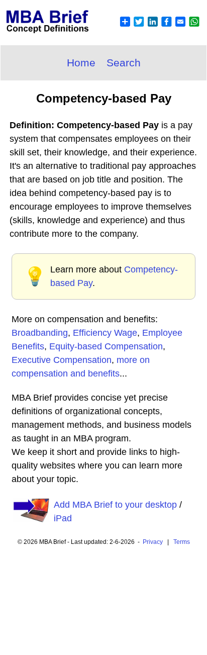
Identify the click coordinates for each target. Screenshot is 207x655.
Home (81, 62)
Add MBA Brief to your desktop (115, 505)
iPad (63, 518)
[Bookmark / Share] (159, 28)
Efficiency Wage (105, 333)
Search (124, 62)
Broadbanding (40, 333)
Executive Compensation (62, 360)
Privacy (153, 541)
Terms (181, 541)
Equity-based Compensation (106, 346)
